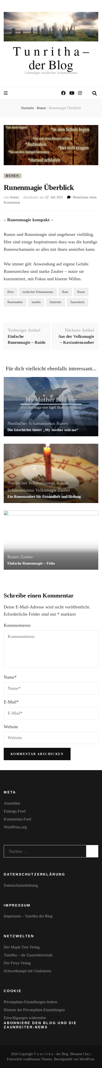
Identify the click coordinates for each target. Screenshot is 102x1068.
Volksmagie (45, 490)
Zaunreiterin (77, 302)
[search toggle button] (94, 93)
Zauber (64, 490)
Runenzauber (15, 302)
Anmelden (12, 803)
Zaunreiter (55, 302)
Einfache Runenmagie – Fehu (31, 563)
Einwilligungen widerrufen (25, 1018)
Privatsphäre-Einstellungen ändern (30, 1002)
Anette (14, 197)
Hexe (10, 292)
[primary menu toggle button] (6, 93)
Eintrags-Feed (15, 811)
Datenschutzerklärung (21, 885)
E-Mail (11, 701)
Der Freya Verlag (17, 963)
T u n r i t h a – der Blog (51, 57)
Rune (65, 292)
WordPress (86, 1059)
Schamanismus (20, 490)
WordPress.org (15, 827)
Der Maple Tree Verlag (22, 947)
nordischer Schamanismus (38, 292)
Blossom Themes (40, 1059)
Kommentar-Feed (17, 819)
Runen (12, 176)
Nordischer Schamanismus (31, 423)
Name (10, 677)
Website (11, 726)
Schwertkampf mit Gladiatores (27, 971)
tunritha (36, 302)
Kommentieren (17, 625)
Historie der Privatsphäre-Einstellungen (34, 1010)
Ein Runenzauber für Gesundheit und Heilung (44, 497)
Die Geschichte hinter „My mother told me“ (42, 430)
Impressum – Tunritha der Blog (28, 916)
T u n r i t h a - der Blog (51, 1054)
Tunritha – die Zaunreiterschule (28, 955)
